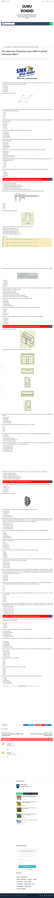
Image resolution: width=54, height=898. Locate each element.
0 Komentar (24, 799)
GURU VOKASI (27, 8)
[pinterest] (52, 1)
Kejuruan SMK (35, 58)
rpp (33, 884)
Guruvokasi (29, 869)
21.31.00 (13, 753)
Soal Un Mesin (19, 59)
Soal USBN (30, 59)
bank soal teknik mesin (21, 879)
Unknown (9, 744)
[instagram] (47, 1)
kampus (34, 879)
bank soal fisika (27, 884)
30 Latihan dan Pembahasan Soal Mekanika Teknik (21, 481)
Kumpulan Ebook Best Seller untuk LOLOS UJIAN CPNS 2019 (29, 814)
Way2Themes (12, 895)
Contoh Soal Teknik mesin (27, 58)
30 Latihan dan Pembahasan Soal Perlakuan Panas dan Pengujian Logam (25, 179)
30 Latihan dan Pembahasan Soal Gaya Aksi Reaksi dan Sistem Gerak (25, 326)
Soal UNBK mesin (20, 886)
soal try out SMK (27, 881)
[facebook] (45, 1)
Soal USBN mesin (35, 59)
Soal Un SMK (24, 59)
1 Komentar (24, 817)
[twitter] (42, 1)
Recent (20, 793)
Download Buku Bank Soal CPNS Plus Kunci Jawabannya (29, 802)
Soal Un (14, 59)
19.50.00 (13, 744)
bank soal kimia (28, 886)
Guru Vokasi (24, 784)
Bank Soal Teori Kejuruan (22, 877)
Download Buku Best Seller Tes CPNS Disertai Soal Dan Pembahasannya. (30, 796)
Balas (8, 749)
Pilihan (34, 793)
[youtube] (49, 896)
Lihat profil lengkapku (24, 786)
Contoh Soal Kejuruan (18, 58)
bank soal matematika (21, 888)
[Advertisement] (27, 35)
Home (3, 47)
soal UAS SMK (19, 881)
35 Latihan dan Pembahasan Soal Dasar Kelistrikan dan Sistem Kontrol (25, 616)
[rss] (49, 1)
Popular (27, 793)
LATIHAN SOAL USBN (42, 58)
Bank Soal (11, 58)
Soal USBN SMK (9, 47)
